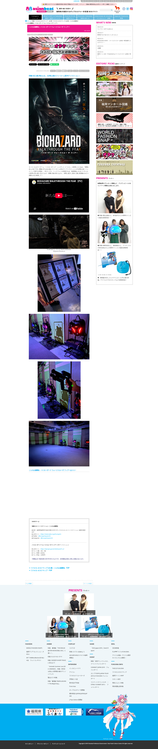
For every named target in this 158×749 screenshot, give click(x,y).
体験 (35, 34)
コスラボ (72, 648)
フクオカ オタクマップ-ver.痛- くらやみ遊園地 (65, 21)
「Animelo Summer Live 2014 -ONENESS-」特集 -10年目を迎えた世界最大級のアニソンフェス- (57, 670)
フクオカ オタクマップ (119, 672)
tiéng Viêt (119, 1)
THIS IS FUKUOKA (118, 668)
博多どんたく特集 (117, 683)
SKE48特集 (115, 648)
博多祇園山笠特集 (117, 686)
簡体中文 (94, 1)
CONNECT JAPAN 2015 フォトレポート (100, 668)
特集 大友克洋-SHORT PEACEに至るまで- (57, 661)
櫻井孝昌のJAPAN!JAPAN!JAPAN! (78, 695)
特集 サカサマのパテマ (55, 657)
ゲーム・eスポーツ (42, 34)
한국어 (88, 1)
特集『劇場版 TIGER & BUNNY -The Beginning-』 (57, 682)
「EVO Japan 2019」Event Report (99, 649)
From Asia (72, 686)
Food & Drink (70, 17)
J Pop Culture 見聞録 (75, 700)
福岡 (32, 34)
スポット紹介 (116, 679)
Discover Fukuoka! (85, 17)
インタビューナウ (75, 668)
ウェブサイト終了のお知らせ (105, 29)
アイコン (72, 672)
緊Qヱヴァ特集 (52, 677)
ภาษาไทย (112, 1)
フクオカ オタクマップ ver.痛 (43, 21)
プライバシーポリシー (43, 743)
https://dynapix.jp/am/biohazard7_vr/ (52, 549)
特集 (33, 21)
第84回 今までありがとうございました (107, 35)
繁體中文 (100, 1)
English (106, 1)
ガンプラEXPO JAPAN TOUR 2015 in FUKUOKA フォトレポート (99, 675)
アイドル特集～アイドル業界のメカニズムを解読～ (121, 656)
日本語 (83, 1)
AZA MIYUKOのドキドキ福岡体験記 (78, 656)
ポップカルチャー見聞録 (77, 690)
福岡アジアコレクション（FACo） (35, 653)
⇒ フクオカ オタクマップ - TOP (40, 570)
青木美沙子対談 (74, 683)
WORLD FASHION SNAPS (34, 648)
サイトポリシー (29, 743)
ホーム (29, 21)
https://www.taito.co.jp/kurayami (51, 534)
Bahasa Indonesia (127, 1)
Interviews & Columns (103, 17)
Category (35, 17)
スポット (50, 34)
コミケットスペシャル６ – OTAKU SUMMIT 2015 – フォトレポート (99, 684)
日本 (29, 34)
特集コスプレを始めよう (77, 652)
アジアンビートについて (58, 743)
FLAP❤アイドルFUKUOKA (120, 652)
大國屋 (99, 48)
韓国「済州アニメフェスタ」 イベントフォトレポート (100, 662)
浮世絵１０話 (73, 679)
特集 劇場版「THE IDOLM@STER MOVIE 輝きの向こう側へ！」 (57, 650)
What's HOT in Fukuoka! (53, 17)
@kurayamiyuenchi (44, 536)
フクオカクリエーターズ (77, 676)
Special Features (121, 17)
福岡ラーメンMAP (118, 676)
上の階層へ (29, 583)
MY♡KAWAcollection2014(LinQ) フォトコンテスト (35, 659)
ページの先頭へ (88, 583)
